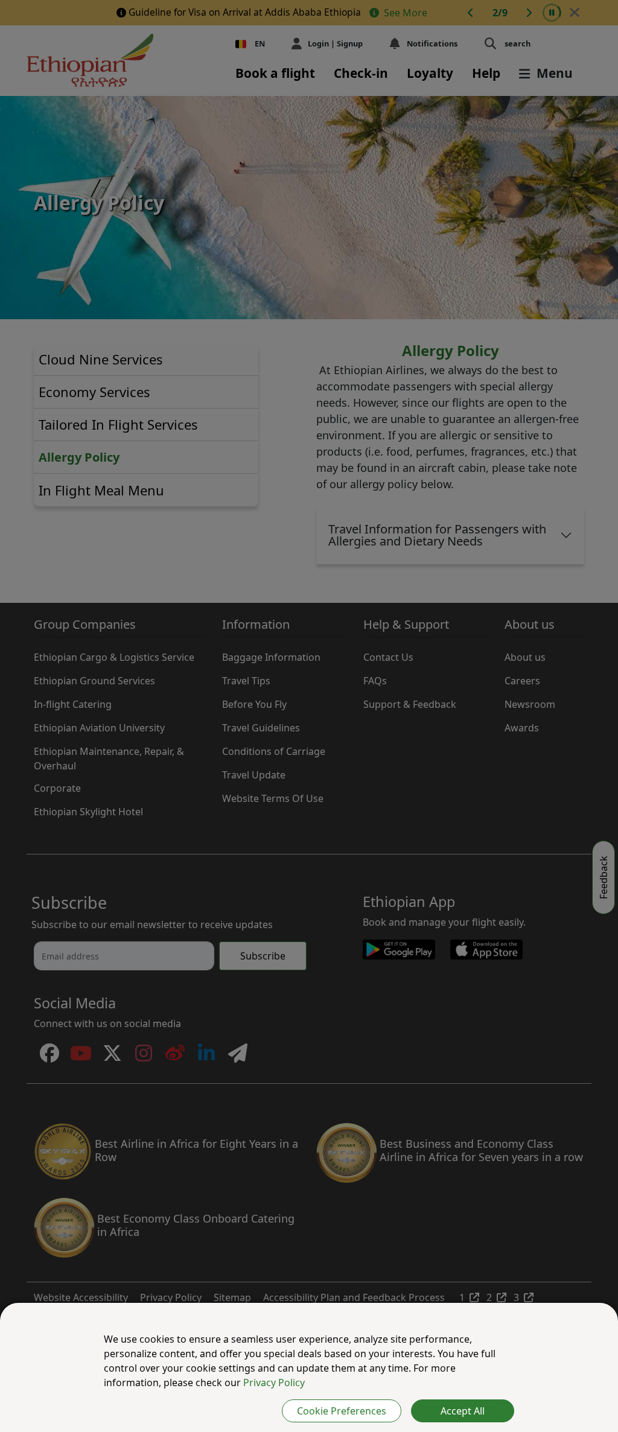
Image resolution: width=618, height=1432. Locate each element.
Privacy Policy (274, 1382)
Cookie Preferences (341, 1411)
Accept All (463, 1411)
